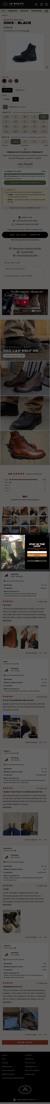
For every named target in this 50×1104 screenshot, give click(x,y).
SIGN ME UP (37, 555)
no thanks (37, 560)
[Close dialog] (48, 536)
